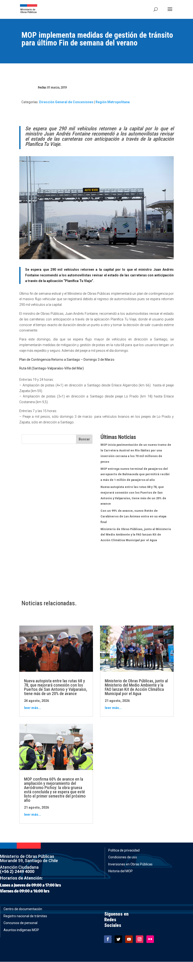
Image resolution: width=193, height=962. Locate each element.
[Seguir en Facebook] (108, 939)
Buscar (84, 439)
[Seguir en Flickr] (150, 939)
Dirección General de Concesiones (66, 102)
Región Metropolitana (113, 102)
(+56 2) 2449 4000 (17, 871)
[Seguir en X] (118, 939)
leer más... (32, 708)
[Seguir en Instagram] (139, 939)
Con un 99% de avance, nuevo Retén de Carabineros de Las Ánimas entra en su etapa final (133, 516)
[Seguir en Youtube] (129, 939)
